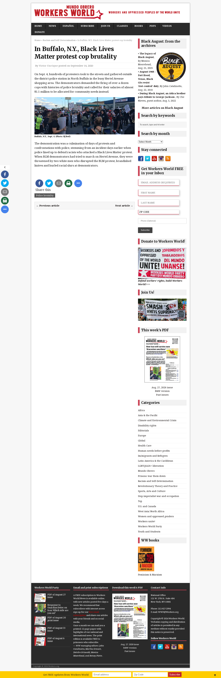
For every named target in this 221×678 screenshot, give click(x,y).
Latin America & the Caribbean (155, 460)
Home (38, 25)
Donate (40, 32)
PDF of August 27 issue (56, 596)
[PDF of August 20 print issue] (40, 623)
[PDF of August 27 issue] (40, 600)
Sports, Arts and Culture (152, 491)
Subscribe (87, 25)
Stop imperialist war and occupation (158, 496)
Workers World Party (150, 526)
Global (141, 440)
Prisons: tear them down (152, 476)
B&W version (162, 391)
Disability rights (147, 425)
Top (140, 501)
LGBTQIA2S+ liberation (151, 465)
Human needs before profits (154, 450)
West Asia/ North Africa (151, 511)
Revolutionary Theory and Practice (157, 486)
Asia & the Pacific (148, 415)
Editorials (143, 430)
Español (68, 25)
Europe (142, 435)
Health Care (144, 445)
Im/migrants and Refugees (153, 455)
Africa (141, 410)
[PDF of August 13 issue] (40, 633)
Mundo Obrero (146, 470)
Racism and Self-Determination (155, 481)
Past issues (162, 394)
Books (138, 25)
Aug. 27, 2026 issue (162, 387)
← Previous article (47, 205)
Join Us (105, 25)
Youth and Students (149, 531)
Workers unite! (146, 521)
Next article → (124, 205)
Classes (122, 25)
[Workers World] (110, 13)
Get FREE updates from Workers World (66, 674)
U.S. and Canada (147, 506)
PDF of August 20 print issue (56, 619)
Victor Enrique (48, 65)
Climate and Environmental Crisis (157, 420)
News (52, 25)
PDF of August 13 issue (56, 629)
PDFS (152, 25)
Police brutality (45, 195)
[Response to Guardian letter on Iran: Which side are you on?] (40, 610)
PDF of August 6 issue (55, 640)
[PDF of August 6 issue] (40, 644)
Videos (167, 25)
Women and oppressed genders (156, 516)
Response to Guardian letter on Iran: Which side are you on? (57, 609)
